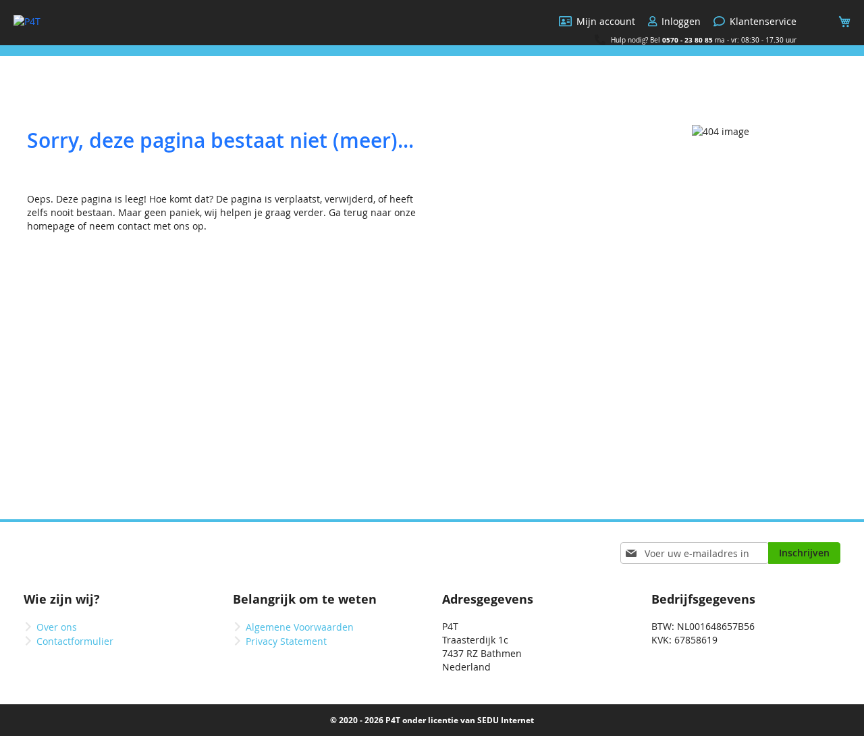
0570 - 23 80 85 (687, 40)
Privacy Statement (286, 641)
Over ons (56, 627)
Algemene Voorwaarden (300, 627)
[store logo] (27, 21)
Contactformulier (74, 641)
